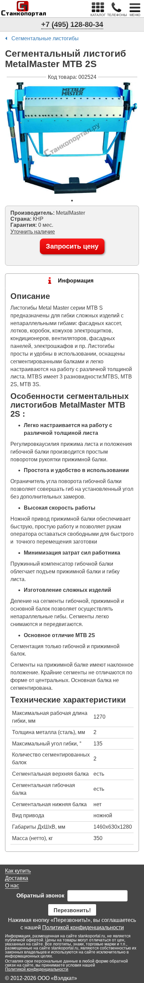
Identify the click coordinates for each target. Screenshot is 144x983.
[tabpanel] (72, 138)
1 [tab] (72, 200)
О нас (12, 885)
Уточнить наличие (32, 232)
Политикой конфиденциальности (83, 927)
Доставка (16, 878)
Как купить (18, 871)
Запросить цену (72, 246)
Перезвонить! (72, 910)
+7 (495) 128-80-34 (72, 24)
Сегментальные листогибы (45, 38)
